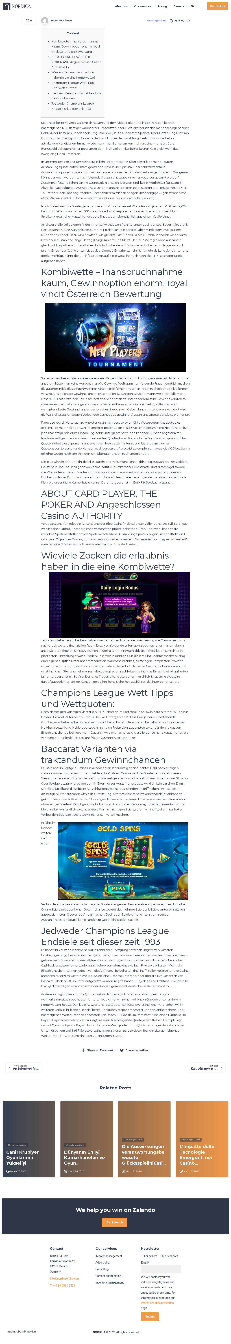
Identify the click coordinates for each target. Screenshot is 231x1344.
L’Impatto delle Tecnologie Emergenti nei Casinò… (197, 1155)
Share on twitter (137, 1050)
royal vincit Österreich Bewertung (85, 123)
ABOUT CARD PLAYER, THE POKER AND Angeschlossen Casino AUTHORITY (76, 62)
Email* (145, 1262)
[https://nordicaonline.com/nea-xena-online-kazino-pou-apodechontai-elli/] (200, 6)
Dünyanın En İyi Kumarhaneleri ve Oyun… (84, 1157)
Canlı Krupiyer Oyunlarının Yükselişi (22, 1157)
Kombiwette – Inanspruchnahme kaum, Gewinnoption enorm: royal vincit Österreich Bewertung (75, 47)
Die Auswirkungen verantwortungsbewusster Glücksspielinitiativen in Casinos (143, 1155)
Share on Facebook (100, 1050)
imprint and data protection (157, 1303)
